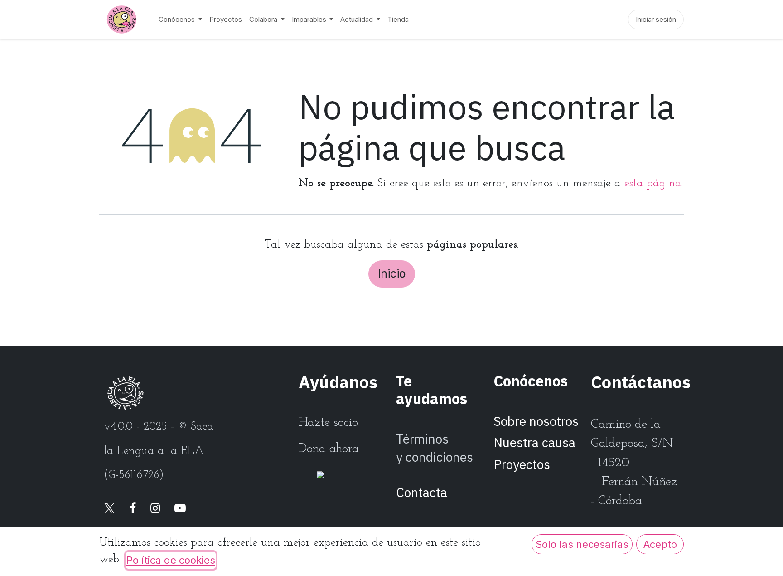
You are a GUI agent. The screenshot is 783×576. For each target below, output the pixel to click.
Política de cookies (170, 560)
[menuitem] (180, 20)
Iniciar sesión (656, 19)
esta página (653, 183)
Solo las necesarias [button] (582, 544)
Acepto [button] (660, 544)
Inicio (392, 273)
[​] (109, 509)
